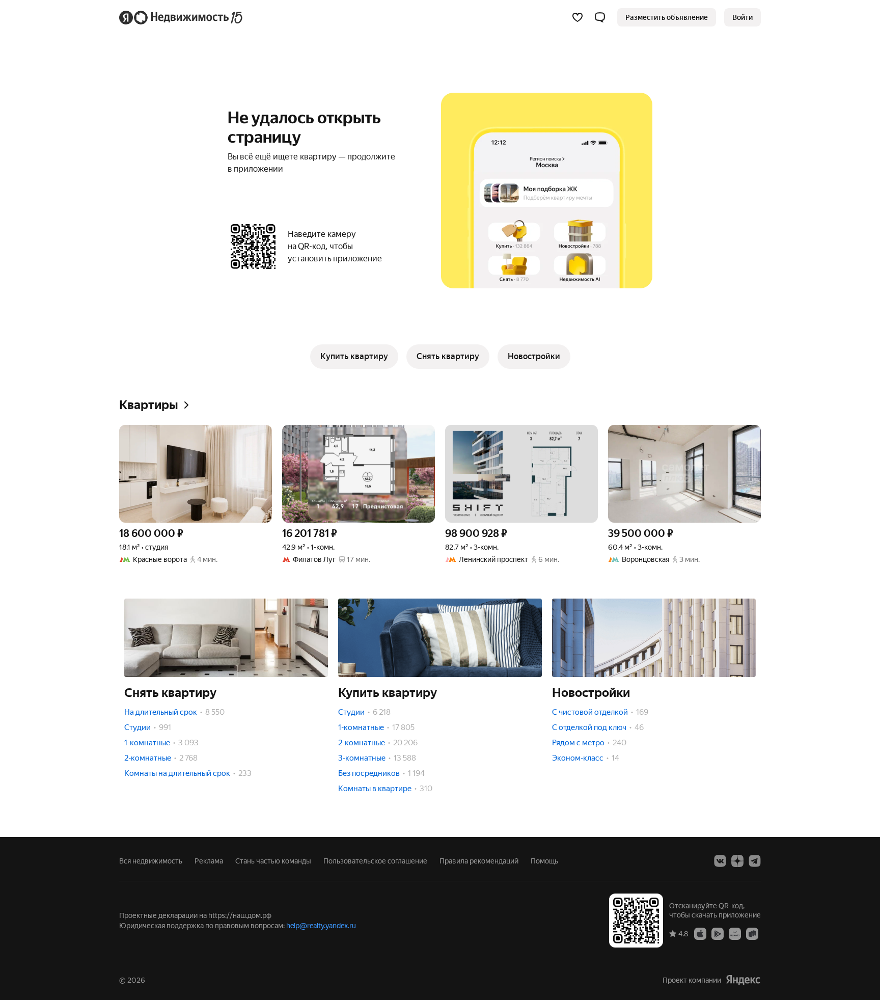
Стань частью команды (273, 861)
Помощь (544, 861)
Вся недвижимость (150, 861)
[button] (600, 17)
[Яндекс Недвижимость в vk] (720, 861)
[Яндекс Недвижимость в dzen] (737, 861)
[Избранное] (577, 17)
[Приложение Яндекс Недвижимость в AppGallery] (735, 933)
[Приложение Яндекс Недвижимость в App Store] (700, 933)
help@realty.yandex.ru (321, 926)
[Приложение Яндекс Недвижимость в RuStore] (752, 933)
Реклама (209, 861)
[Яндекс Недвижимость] (181, 17)
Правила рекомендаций (478, 861)
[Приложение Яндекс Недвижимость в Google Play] (717, 933)
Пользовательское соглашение (375, 861)
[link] (742, 17)
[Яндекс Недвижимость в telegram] (755, 861)
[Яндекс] (743, 980)
